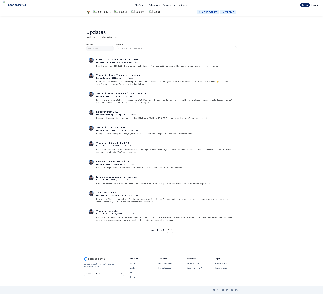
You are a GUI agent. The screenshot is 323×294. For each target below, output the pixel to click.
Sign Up (305, 5)
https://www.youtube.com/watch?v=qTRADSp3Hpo (183, 183)
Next (170, 230)
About (132, 272)
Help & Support (193, 263)
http (190, 134)
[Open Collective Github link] (227, 290)
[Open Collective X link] (218, 290)
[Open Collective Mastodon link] (223, 290)
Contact (133, 277)
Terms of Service (222, 268)
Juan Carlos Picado (130, 62)
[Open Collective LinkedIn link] (214, 290)
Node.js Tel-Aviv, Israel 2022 (152, 66)
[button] (103, 12)
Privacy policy (221, 263)
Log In (315, 5)
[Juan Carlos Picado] (91, 60)
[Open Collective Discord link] (232, 290)
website (129, 168)
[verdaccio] (89, 12)
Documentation (193, 268)
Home (132, 263)
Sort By (90, 45)
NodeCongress (190, 118)
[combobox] (104, 273)
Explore (133, 268)
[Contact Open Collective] (236, 290)
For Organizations (165, 263)
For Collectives (164, 268)
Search (119, 45)
